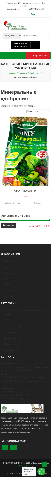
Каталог (7, 267)
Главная (8, 261)
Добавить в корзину (13, 203)
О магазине (9, 272)
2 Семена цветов (12, 344)
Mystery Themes (25, 466)
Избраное (37, 203)
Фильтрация (8, 225)
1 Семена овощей (12, 338)
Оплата (7, 284)
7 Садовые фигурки (13, 350)
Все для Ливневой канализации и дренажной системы (25, 312)
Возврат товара (11, 290)
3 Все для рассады (13, 326)
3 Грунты (8, 320)
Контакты (8, 296)
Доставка (8, 278)
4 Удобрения (10, 332)
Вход (32, 14)
